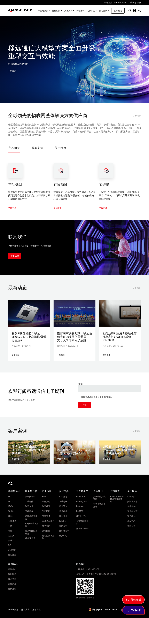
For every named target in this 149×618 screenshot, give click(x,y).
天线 (10, 540)
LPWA (10, 506)
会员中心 (63, 535)
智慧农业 (29, 506)
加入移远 (131, 516)
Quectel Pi (80, 496)
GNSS (10, 516)
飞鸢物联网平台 (82, 522)
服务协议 (36, 609)
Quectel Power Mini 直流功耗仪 (117, 499)
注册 (139, 2)
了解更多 (12, 70)
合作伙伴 (131, 506)
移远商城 (12, 555)
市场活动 (12, 583)
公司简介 (131, 496)
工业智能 (29, 501)
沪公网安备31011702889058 (105, 609)
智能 (10, 530)
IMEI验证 (62, 520)
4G (9, 501)
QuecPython (81, 501)
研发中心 (131, 520)
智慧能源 (46, 506)
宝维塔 (104, 184)
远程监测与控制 (48, 537)
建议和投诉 (64, 530)
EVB (9, 545)
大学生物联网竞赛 (99, 505)
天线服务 (29, 511)
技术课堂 (12, 588)
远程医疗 (46, 530)
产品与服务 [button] (43, 10)
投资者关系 (132, 501)
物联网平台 (30, 496)
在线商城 (61, 184)
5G (9, 496)
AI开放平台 (81, 516)
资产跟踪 (46, 511)
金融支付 (46, 501)
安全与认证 (132, 511)
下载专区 (63, 501)
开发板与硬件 (82, 528)
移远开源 (63, 516)
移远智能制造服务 (31, 532)
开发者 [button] (80, 10)
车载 (10, 525)
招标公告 (131, 525)
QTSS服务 (63, 496)
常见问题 (63, 511)
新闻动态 (12, 569)
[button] (130, 10)
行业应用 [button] (56, 10)
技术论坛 (63, 506)
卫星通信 (12, 520)
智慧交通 (46, 516)
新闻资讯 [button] (103, 10)
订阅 (85, 405)
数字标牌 (46, 525)
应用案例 (12, 574)
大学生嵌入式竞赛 (99, 498)
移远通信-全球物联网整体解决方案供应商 (21, 10)
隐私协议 (25, 609)
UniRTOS (79, 511)
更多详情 (15, 256)
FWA (44, 496)
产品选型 (15, 184)
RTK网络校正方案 (31, 525)
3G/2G (11, 511)
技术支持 (63, 525)
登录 (132, 2)
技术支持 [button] (68, 10)
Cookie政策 (13, 609)
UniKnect (80, 506)
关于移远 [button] (91, 10)
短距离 (11, 535)
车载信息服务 (48, 520)
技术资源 (12, 579)
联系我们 (118, 10)
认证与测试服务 (31, 517)
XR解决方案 (30, 538)
